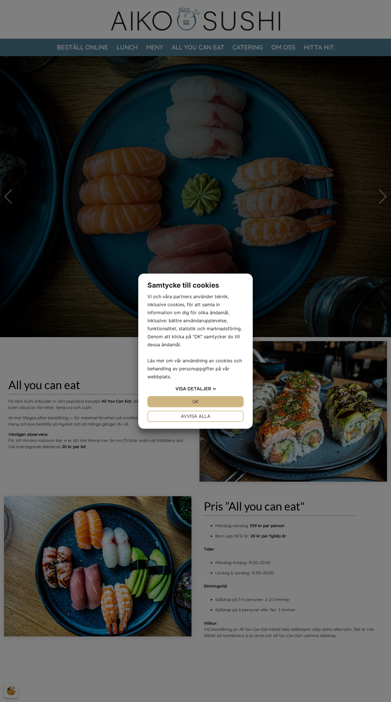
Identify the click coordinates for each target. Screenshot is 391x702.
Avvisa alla (195, 416)
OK (195, 401)
